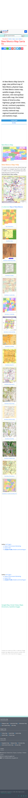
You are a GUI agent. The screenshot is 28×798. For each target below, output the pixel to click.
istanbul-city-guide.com (9, 756)
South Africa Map (4, 719)
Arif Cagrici (8, 544)
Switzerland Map (13, 723)
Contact (2, 748)
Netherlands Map (23, 723)
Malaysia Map (14, 743)
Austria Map (18, 733)
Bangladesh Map (5, 743)
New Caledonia (8, 702)
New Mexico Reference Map (9, 419)
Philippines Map (5, 723)
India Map (13, 725)
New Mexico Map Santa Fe (9, 384)
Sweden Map (4, 735)
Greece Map (3, 738)
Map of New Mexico (16, 207)
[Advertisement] (14, 14)
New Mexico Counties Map (9, 295)
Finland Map (11, 735)
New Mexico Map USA (9, 365)
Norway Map (18, 745)
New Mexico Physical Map (9, 403)
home (9, 39)
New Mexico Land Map (9, 346)
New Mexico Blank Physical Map (9, 260)
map (13, 39)
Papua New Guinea (9, 697)
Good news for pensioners (11, 708)
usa (17, 39)
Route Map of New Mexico (9, 476)
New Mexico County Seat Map (9, 332)
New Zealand (8, 700)
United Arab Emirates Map (7, 745)
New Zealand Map (6, 725)
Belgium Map (3, 729)
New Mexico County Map (9, 314)
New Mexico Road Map (9, 438)
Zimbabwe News (8, 695)
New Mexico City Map (9, 275)
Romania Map (21, 743)
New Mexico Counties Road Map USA (9, 493)
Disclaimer (9, 793)
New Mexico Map (9, 241)
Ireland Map (11, 733)
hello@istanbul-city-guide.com (11, 758)
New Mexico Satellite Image (9, 458)
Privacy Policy (3, 793)
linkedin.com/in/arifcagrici (19, 549)
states (20, 39)
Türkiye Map (4, 733)
